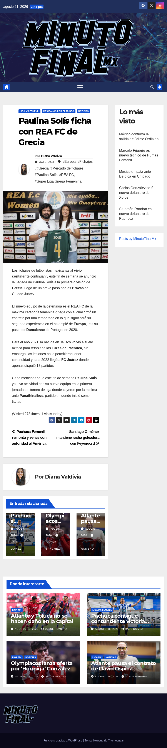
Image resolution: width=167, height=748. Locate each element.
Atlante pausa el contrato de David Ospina (123, 666)
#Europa (69, 161)
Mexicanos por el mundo (58, 111)
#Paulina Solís (46, 175)
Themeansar (116, 740)
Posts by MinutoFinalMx (137, 239)
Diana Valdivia (51, 156)
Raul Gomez (16, 545)
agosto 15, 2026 (27, 629)
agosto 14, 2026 (107, 676)
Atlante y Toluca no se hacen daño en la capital (42, 618)
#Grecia (43, 168)
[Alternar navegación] (80, 87)
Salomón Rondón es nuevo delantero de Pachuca (135, 213)
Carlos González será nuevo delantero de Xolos (136, 192)
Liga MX (16, 610)
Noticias (83, 111)
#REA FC (66, 175)
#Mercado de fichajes (67, 168)
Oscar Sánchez (53, 545)
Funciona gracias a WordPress (63, 740)
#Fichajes (85, 161)
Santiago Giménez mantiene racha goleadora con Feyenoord (77, 437)
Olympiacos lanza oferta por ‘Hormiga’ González (41, 666)
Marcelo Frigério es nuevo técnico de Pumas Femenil (138, 155)
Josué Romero (87, 545)
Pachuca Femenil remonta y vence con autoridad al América (29, 437)
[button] (152, 87)
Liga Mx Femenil (29, 111)
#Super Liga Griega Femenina (58, 181)
